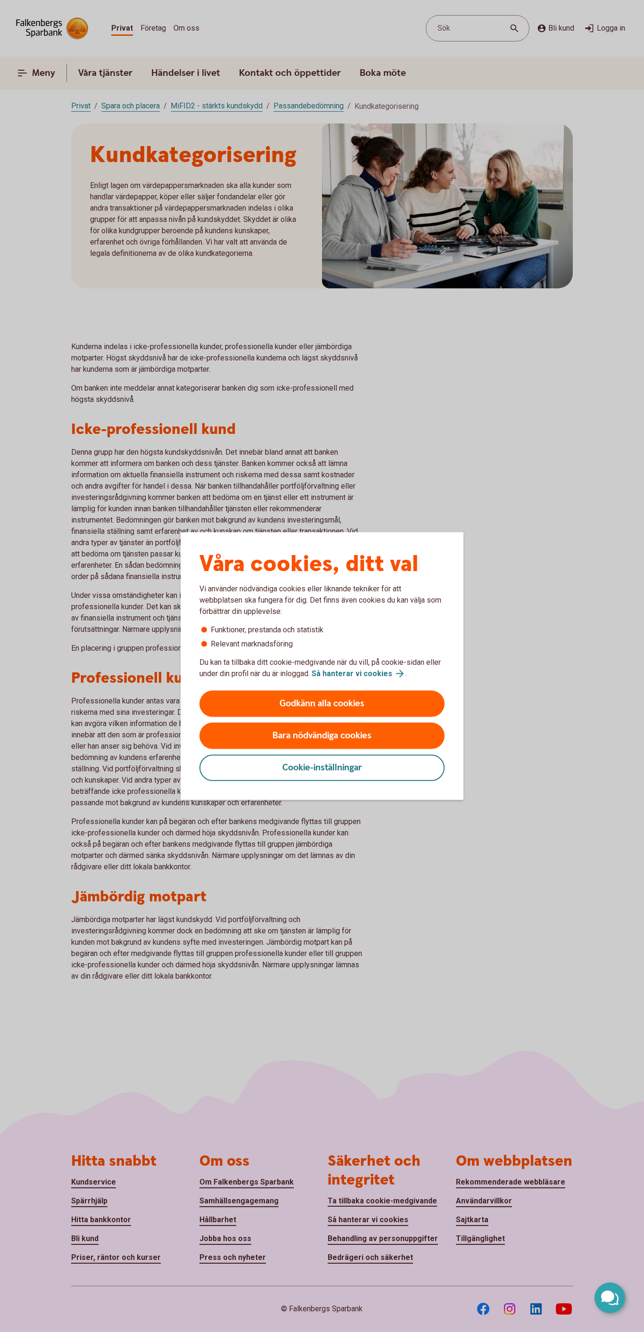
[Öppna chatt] (609, 1298)
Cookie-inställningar (322, 768)
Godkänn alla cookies (322, 704)
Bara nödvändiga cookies (322, 736)
